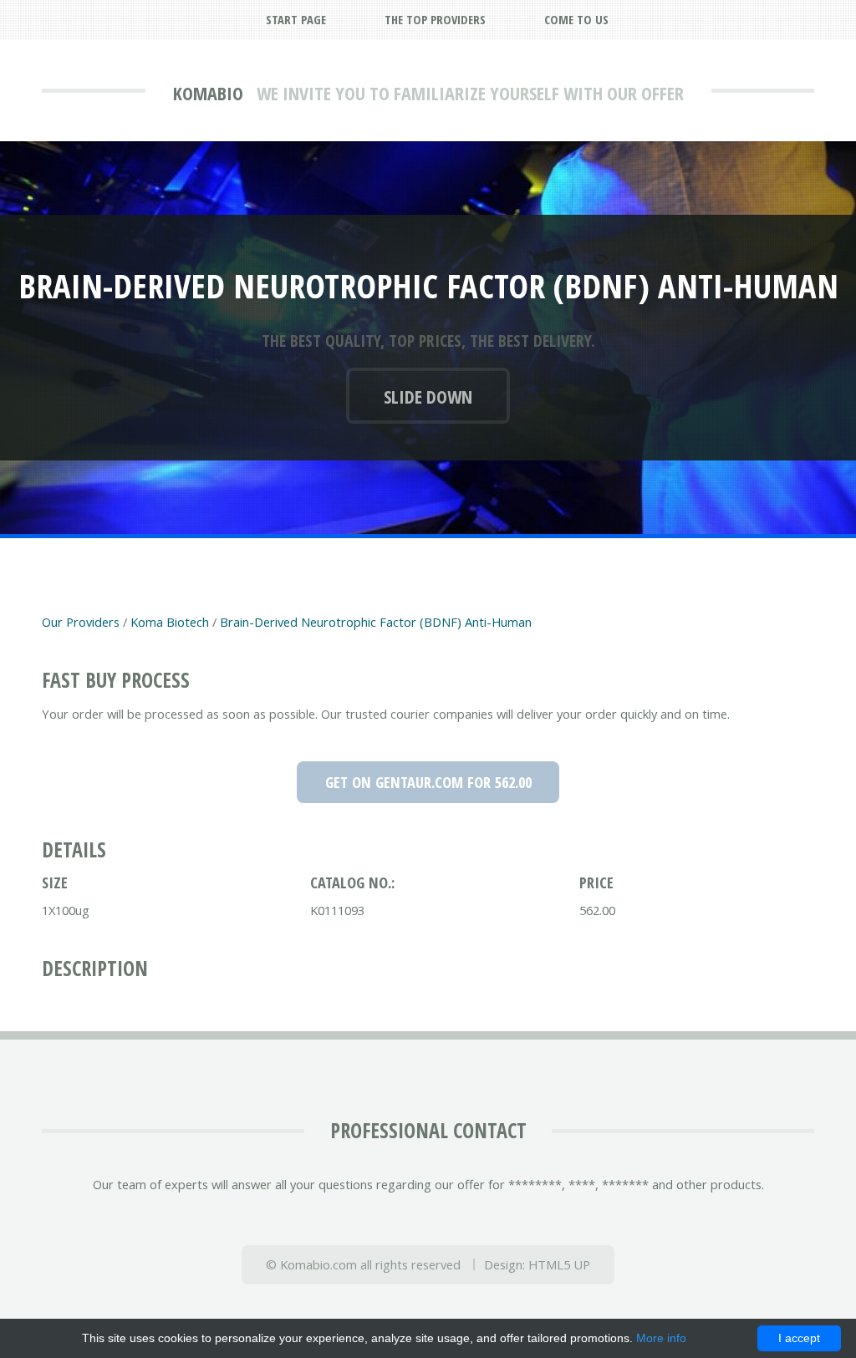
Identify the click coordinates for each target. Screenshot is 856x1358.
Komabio (208, 92)
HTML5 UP (559, 1264)
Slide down (428, 396)
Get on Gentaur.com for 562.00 (428, 781)
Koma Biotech (169, 621)
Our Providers (81, 621)
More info (661, 1338)
